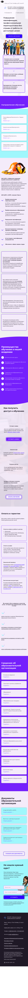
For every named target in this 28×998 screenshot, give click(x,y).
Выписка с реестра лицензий (11, 818)
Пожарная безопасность (10, 136)
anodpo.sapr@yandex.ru (13, 934)
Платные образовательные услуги (12, 741)
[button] (14, 439)
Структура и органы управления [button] (12, 683)
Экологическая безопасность (11, 127)
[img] (5, 7)
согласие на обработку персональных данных (14, 902)
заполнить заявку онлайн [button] (14, 432)
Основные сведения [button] (9, 675)
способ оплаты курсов (18, 452)
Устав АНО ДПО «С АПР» (9, 810)
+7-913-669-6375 (20, 931)
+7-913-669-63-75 (8, 12)
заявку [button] (10, 585)
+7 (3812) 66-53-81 (20, 12)
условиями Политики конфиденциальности (12, 904)
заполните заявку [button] (14, 566)
